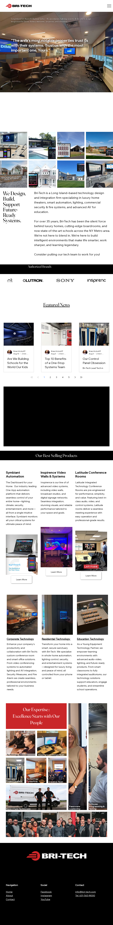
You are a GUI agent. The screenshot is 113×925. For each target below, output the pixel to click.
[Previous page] (38, 377)
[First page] (31, 377)
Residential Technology (56, 639)
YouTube (45, 899)
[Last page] (81, 377)
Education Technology (90, 639)
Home (9, 891)
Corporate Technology (20, 639)
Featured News (56, 305)
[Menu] (109, 6)
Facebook (46, 891)
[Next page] (75, 377)
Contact (10, 899)
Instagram (46, 895)
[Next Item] (109, 280)
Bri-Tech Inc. (40, 6)
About (9, 895)
